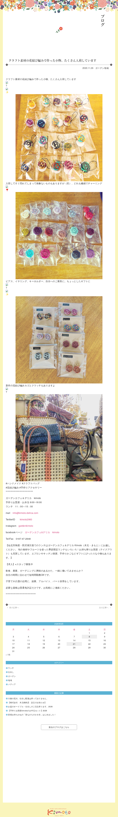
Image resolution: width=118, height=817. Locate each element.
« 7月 (8, 654)
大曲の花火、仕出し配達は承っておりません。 (28, 698)
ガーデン (99, 67)
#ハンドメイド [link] (13, 483)
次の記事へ (104, 607)
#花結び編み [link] (12, 487)
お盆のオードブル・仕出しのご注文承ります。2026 (30, 706)
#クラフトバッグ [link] (31, 483)
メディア (12, 684)
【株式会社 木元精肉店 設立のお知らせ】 (27, 702)
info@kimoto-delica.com (25, 513)
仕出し (11, 672)
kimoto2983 (26, 519)
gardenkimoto (26, 525)
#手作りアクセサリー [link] (30, 487)
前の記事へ (14, 607)
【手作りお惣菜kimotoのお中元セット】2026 (27, 710)
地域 (106, 67)
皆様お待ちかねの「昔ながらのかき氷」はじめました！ (32, 714)
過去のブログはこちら (59, 727)
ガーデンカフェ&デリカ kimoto (42, 532)
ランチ (11, 668)
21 (74, 643)
